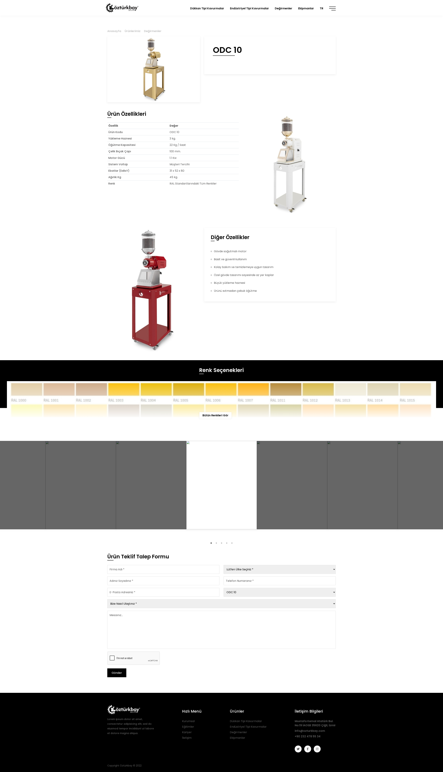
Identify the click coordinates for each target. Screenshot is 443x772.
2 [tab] (216, 543)
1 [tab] (211, 543)
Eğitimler (188, 727)
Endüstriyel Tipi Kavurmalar (248, 727)
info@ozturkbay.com (310, 731)
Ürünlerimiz (133, 31)
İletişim (187, 738)
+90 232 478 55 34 (307, 736)
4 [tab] (226, 543)
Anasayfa (114, 31)
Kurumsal (188, 721)
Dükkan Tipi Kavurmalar (246, 721)
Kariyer (187, 732)
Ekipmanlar (237, 738)
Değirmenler (152, 31)
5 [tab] (232, 543)
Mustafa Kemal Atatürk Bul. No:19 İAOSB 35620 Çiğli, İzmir (315, 723)
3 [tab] (221, 543)
